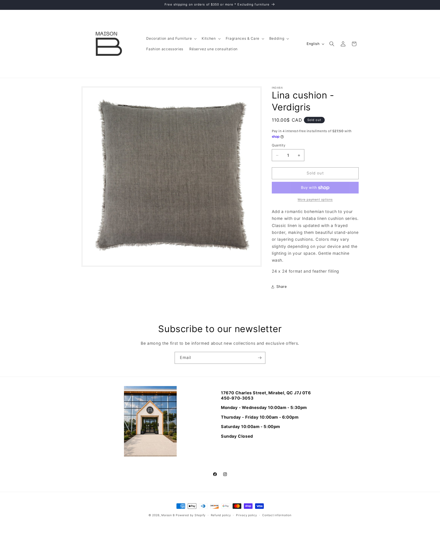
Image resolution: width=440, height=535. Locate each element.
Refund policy (221, 515)
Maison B (168, 515)
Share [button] (281, 287)
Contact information (277, 515)
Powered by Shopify (191, 515)
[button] (171, 38)
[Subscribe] (259, 358)
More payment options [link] (315, 200)
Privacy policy (246, 515)
